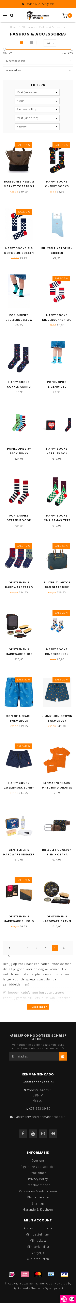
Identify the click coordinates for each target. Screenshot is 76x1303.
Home (13, 27)
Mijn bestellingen (38, 1234)
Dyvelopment (54, 1288)
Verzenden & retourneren (38, 1191)
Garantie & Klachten (38, 1209)
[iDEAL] (12, 1274)
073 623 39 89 (39, 1109)
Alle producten (38, 1259)
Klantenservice (38, 1197)
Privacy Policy (38, 1179)
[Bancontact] (51, 1274)
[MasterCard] (38, 1274)
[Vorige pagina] (9, 948)
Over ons (38, 1161)
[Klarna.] (25, 1274)
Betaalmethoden (38, 1185)
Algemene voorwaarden (38, 1167)
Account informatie (38, 1228)
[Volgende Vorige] (9, 956)
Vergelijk (38, 1253)
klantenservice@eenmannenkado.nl (40, 1117)
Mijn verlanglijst (38, 1247)
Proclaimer (38, 1173)
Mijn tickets (38, 1240)
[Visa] (64, 1274)
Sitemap (38, 1203)
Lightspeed (20, 1288)
